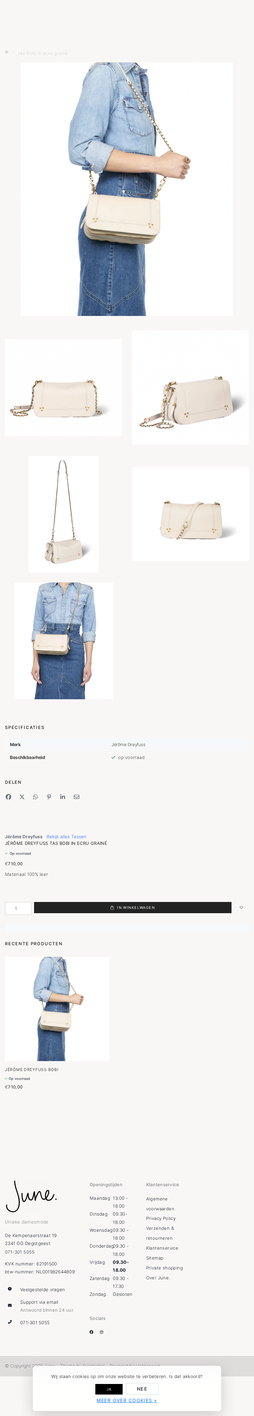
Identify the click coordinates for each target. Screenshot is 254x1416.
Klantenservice (162, 1248)
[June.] (33, 1197)
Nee (142, 1389)
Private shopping (164, 1267)
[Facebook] (94, 1332)
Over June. (158, 1277)
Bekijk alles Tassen (66, 836)
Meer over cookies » (127, 1400)
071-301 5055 (20, 1252)
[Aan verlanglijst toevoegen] (241, 908)
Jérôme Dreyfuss (24, 836)
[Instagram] (104, 1332)
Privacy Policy (161, 1218)
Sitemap (155, 1258)
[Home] (7, 52)
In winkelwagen (135, 907)
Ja (109, 1389)
